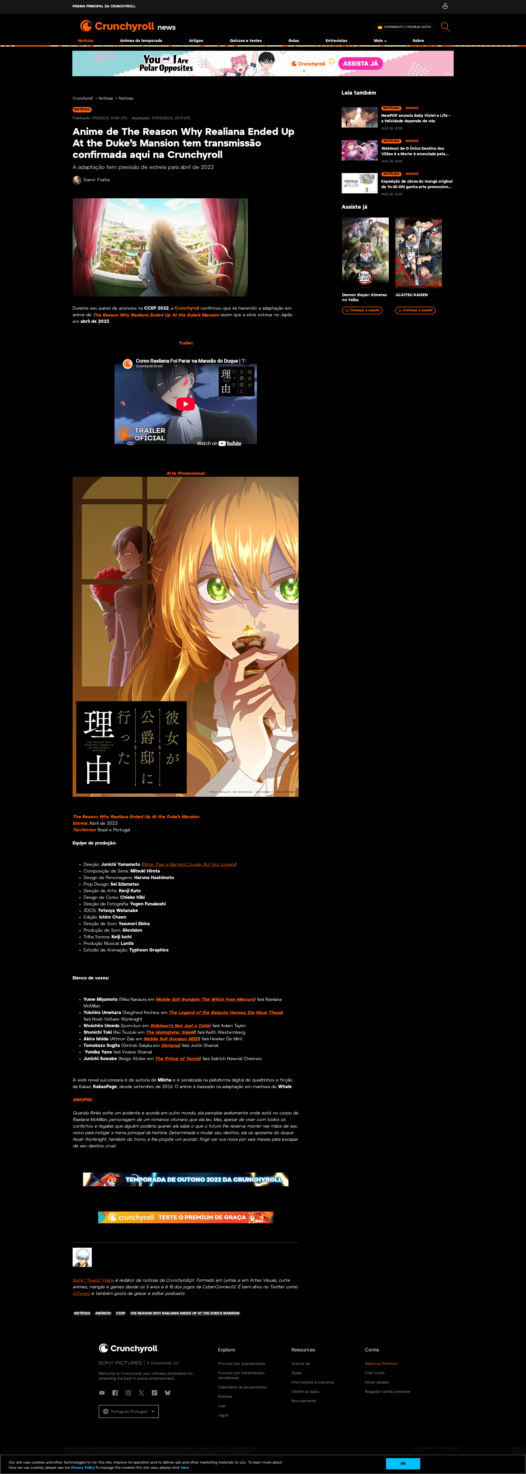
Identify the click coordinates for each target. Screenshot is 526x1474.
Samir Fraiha (97, 180)
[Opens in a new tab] (263, 63)
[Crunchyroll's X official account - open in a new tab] (141, 1392)
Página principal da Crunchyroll (104, 6)
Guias (293, 41)
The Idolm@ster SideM (170, 1032)
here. (185, 1468)
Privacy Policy (83, 1468)
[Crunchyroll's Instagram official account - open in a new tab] (128, 1392)
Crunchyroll (83, 98)
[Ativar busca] (445, 27)
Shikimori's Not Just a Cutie (180, 1026)
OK (403, 1463)
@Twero (81, 1294)
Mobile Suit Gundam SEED (171, 1039)
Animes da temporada (141, 41)
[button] (129, 1411)
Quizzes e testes (246, 41)
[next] (441, 254)
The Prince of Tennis (177, 1059)
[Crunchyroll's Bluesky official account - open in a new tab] (167, 1392)
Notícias (85, 41)
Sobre (418, 41)
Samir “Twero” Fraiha (93, 1280)
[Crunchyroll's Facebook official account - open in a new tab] (115, 1392)
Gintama (170, 1046)
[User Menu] (445, 7)
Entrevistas (336, 41)
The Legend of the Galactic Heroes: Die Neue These (225, 1013)
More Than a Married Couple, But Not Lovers (189, 865)
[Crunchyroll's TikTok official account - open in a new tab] (154, 1392)
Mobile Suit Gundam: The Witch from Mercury (205, 1000)
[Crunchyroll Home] (128, 1352)
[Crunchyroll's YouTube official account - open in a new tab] (101, 1392)
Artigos (196, 41)
